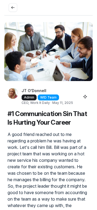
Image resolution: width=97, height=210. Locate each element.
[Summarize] (85, 96)
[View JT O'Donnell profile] (13, 96)
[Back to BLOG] (13, 7)
